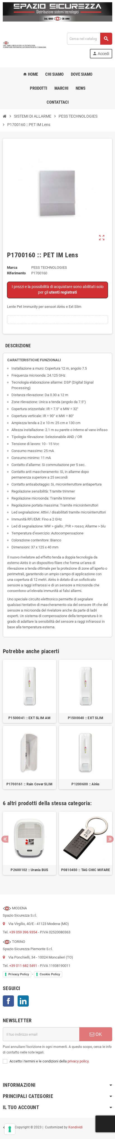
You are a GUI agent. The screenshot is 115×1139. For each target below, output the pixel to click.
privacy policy (78, 1061)
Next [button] (110, 839)
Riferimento (16, 273)
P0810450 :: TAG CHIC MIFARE (85, 870)
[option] (29, 846)
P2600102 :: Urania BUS (29, 870)
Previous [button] (4, 839)
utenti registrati (63, 292)
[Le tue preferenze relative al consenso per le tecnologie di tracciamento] (9, 1129)
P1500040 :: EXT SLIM (86, 718)
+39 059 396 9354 (23, 932)
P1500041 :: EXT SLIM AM (29, 718)
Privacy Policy (18, 974)
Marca (12, 267)
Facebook (8, 1001)
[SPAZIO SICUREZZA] (25, 45)
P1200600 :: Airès (85, 784)
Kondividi (75, 1128)
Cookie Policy (50, 974)
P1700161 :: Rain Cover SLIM (29, 784)
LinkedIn (23, 1001)
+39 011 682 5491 (23, 966)
